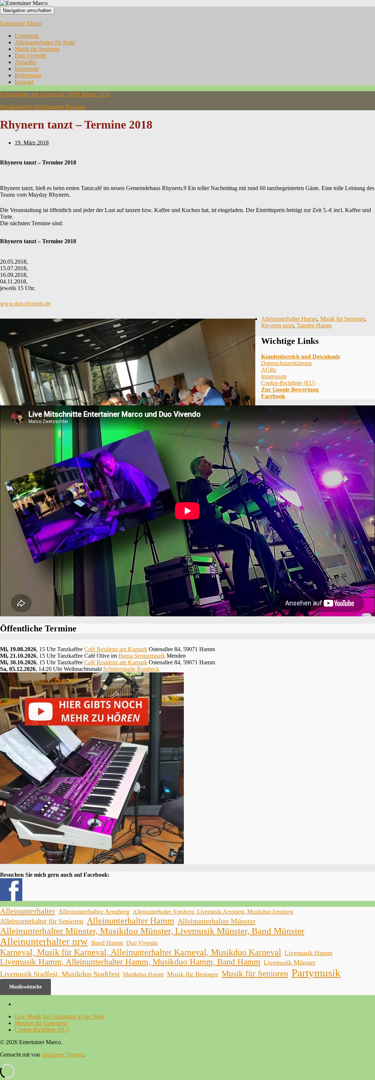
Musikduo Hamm (143, 974)
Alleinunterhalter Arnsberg (93, 911)
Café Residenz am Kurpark (115, 649)
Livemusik (27, 36)
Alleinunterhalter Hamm (289, 319)
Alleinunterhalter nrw (44, 941)
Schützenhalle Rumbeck (131, 669)
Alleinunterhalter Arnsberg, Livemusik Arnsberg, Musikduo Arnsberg (213, 912)
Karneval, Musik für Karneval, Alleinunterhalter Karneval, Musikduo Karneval (140, 952)
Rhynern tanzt (277, 325)
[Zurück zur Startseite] (50, 3)
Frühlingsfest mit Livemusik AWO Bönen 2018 (55, 94)
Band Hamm (107, 942)
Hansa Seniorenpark (141, 656)
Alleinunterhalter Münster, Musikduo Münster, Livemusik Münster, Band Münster (152, 931)
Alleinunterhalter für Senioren (41, 921)
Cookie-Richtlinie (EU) (288, 383)
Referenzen (28, 75)
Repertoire (27, 69)
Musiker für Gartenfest (41, 1023)
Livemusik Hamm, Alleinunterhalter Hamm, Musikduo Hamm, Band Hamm (130, 961)
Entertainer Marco (21, 23)
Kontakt (24, 82)
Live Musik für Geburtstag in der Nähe (60, 1016)
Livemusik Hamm (309, 953)
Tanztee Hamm (314, 325)
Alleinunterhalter (27, 911)
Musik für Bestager (192, 974)
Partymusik (316, 973)
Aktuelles (26, 62)
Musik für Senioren (37, 49)
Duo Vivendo (30, 55)
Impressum (273, 376)
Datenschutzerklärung (286, 363)
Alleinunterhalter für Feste (45, 42)
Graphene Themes (62, 1054)
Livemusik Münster (290, 962)
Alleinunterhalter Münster (217, 921)
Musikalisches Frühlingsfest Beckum (42, 107)
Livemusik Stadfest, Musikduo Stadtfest (60, 974)
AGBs (268, 370)
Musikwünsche (25, 987)
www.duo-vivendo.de (25, 303)
